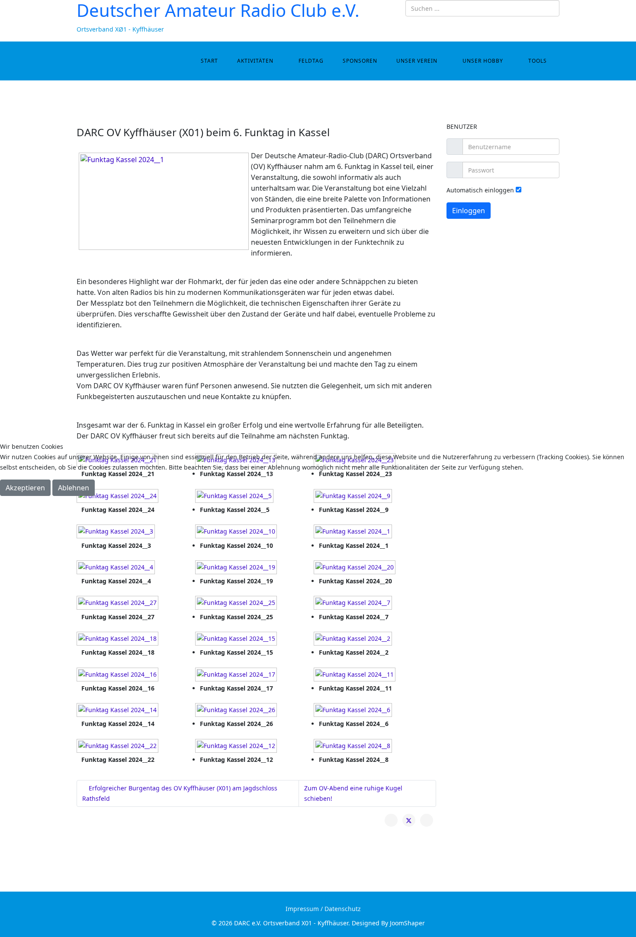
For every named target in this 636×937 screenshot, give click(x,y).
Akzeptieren (25, 487)
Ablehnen (73, 487)
